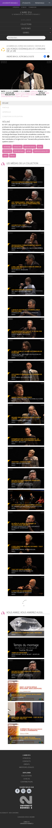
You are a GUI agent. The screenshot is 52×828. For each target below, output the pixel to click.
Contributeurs (26, 782)
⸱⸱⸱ (49, 2)
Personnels (39, 3)
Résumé (5, 103)
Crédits (27, 764)
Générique (6, 112)
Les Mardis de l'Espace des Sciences (20, 46)
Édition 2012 (40, 46)
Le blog (23, 7)
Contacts (27, 761)
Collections (26, 24)
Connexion (32, 7)
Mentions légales (26, 767)
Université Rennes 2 (10, 3)
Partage (5, 107)
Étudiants (26, 3)
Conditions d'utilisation (12, 116)
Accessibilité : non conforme (9, 813)
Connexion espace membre (26, 817)
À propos (16, 7)
